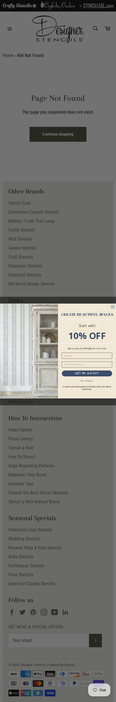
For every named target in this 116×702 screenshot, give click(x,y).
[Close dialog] (113, 307)
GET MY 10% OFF (87, 373)
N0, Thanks (87, 381)
